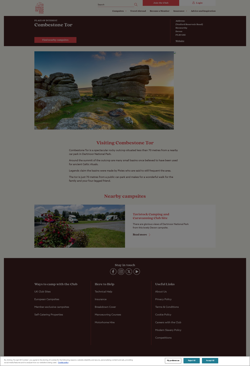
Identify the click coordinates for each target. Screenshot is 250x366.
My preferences (173, 360)
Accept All (210, 360)
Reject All (191, 360)
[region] (125, 361)
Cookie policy (63, 363)
